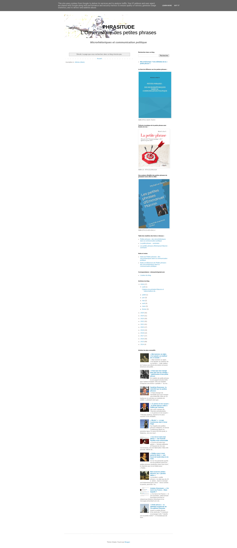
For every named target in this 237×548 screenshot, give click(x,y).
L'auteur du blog (145, 275)
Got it (176, 5)
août (144, 287)
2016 (142, 339)
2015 (142, 341)
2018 (142, 333)
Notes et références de (153, 264)
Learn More (167, 5)
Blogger (127, 542)
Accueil (99, 58)
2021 (142, 324)
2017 (142, 336)
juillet (144, 295)
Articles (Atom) (80, 62)
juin (143, 298)
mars (144, 306)
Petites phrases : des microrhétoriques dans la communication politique (153, 240)
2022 (142, 321)
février (144, 309)
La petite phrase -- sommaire (149, 243)
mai (143, 300)
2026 (142, 284)
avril (143, 303)
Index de (153, 258)
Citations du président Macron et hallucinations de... (153, 290)
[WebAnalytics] (143, 524)
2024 (142, 316)
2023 (142, 318)
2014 (142, 344)
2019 (142, 330)
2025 (142, 313)
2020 (142, 327)
